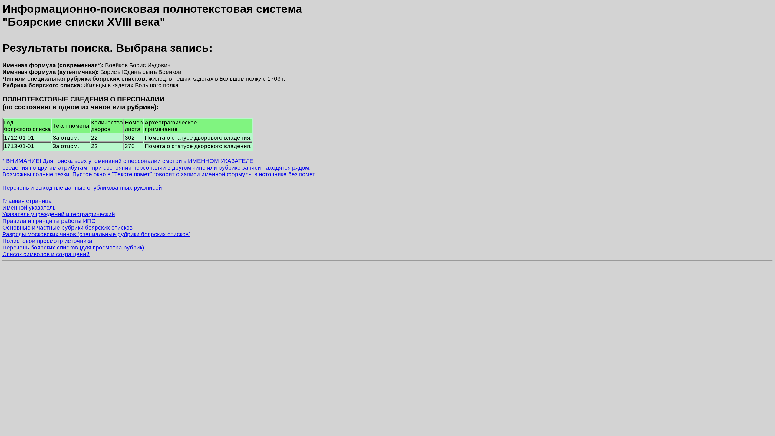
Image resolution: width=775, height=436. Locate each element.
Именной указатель (29, 207)
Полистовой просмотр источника (47, 241)
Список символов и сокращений (46, 254)
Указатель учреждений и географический (58, 214)
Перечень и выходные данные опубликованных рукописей (82, 187)
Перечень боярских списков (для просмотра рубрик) (73, 247)
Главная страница (27, 201)
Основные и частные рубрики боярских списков (67, 227)
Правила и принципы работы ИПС (49, 221)
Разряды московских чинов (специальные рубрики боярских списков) (96, 234)
